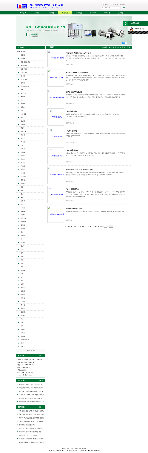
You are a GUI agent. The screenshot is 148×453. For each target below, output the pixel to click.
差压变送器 (24, 79)
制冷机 (23, 183)
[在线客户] (125, 23)
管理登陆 (83, 450)
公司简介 (37, 13)
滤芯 (22, 117)
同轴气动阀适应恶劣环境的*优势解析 (30, 432)
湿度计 (23, 343)
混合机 (23, 162)
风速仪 (23, 138)
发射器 (23, 211)
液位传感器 (24, 65)
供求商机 (93, 13)
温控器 (23, 169)
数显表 (23, 107)
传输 (22, 194)
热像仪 (23, 145)
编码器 (23, 308)
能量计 (23, 284)
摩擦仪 (23, 97)
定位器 (23, 301)
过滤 (22, 110)
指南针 (23, 215)
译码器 (23, 287)
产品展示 (65, 13)
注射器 (23, 312)
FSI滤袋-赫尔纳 (71, 131)
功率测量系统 (25, 86)
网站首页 (23, 13)
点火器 (23, 76)
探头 (22, 197)
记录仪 (23, 242)
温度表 (23, 58)
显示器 (23, 225)
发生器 (23, 270)
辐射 (22, 187)
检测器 (23, 336)
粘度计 (23, 228)
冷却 (22, 253)
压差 (22, 263)
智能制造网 (96, 450)
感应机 (23, 329)
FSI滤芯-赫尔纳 (71, 111)
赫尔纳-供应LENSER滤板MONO (77, 72)
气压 (22, 277)
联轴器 (23, 173)
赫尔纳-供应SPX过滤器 (74, 92)
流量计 (23, 326)
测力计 (23, 90)
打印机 (23, 315)
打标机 (23, 156)
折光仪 (23, 322)
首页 (110, 47)
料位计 (23, 249)
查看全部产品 (30, 350)
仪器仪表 (22, 51)
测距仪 (23, 298)
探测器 (23, 333)
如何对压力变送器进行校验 (27, 425)
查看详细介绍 (70, 64)
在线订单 (107, 13)
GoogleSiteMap (53, 450)
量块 (22, 232)
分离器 (23, 83)
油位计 (23, 246)
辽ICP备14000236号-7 (73, 450)
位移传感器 (24, 72)
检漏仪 (23, 180)
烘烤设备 (23, 176)
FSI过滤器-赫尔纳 (72, 150)
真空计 (23, 128)
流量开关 (23, 131)
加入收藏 (115, 4)
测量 (22, 267)
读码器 (23, 294)
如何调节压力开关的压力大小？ (28, 435)
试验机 (23, 159)
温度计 (23, 260)
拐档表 (23, 149)
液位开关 (23, 93)
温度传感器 (24, 69)
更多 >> (41, 355)
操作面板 (23, 222)
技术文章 (79, 13)
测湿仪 (23, 103)
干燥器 (23, 208)
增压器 (23, 142)
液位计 (23, 319)
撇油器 (23, 121)
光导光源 (23, 218)
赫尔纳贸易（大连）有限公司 (53, 6)
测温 (22, 190)
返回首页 (107, 4)
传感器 (23, 346)
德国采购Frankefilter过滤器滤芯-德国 (79, 170)
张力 (22, 281)
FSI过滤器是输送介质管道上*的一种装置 (31, 421)
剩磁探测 (23, 114)
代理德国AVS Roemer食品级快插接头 (30, 398)
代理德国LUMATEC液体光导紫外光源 (30, 384)
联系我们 (123, 4)
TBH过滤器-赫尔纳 (72, 189)
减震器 (23, 55)
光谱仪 (23, 201)
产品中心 (116, 47)
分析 (22, 256)
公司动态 (51, 13)
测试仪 (23, 100)
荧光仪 (23, 305)
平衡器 (23, 166)
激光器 (23, 152)
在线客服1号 (138, 29)
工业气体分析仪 (25, 62)
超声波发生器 (25, 340)
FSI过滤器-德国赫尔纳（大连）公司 (78, 53)
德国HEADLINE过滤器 (74, 208)
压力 (22, 274)
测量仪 (23, 135)
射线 (22, 204)
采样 (22, 239)
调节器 (23, 235)
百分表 (23, 124)
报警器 (23, 291)
